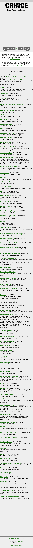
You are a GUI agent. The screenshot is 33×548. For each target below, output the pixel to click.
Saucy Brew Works (6, 394)
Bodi (1, 128)
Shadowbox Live (5, 414)
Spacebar (3, 448)
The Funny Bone (5, 227)
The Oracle (3, 356)
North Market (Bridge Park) (9, 336)
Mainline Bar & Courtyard (8, 301)
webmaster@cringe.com (16, 545)
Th (17, 48)
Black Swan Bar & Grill (7, 115)
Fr (19, 48)
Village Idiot (4, 477)
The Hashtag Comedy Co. (8, 258)
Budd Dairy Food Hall (7, 133)
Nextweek (28, 49)
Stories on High (5, 459)
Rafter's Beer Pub (6, 371)
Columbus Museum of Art (8, 167)
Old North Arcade (6, 350)
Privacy (22, 538)
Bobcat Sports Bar (6, 124)
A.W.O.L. (3, 87)
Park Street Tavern (6, 367)
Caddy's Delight (5, 142)
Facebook (11, 538)
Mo (8, 48)
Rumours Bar (4, 388)
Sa (22, 48)
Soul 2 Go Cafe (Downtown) (9, 437)
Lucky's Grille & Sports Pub (9, 289)
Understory (4, 468)
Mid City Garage (5, 310)
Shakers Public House (7, 422)
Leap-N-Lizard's (5, 284)
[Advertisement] (16, 29)
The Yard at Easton (6, 490)
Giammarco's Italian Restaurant (10, 243)
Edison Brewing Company (8, 211)
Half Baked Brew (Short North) (10, 253)
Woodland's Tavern (6, 486)
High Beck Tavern (6, 267)
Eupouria (3, 221)
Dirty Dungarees (5, 195)
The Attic (3, 98)
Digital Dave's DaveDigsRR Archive (16, 80)
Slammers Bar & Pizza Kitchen (10, 433)
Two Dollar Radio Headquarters (10, 463)
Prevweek (5, 49)
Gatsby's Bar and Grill (7, 238)
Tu (11, 48)
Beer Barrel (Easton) (7, 110)
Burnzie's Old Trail (6, 137)
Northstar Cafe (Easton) (8, 341)
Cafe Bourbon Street (7, 147)
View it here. (20, 65)
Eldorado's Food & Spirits (8, 215)
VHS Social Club (5, 472)
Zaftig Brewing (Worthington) (9, 496)
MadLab (3, 295)
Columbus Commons (7, 157)
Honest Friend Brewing (7, 272)
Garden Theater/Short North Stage (11, 234)
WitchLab (3, 481)
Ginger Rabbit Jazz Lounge (9, 247)
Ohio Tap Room (5, 345)
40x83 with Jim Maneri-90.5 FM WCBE (17, 76)
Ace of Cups (4, 93)
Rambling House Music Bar (9, 376)
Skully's (2, 427)
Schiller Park (4, 399)
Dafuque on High (5, 182)
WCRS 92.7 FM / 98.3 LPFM (14, 83)
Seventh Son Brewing (7, 405)
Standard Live (4, 454)
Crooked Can (4, 173)
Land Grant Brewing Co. (8, 278)
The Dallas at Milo (6, 186)
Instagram (17, 538)
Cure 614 (3, 177)
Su (25, 48)
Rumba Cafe (4, 384)
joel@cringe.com (15, 59)
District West (4, 202)
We (14, 48)
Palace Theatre (5, 362)
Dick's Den (3, 191)
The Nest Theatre (6, 330)
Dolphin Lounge (5, 206)
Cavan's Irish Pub (6, 153)
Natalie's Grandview (6, 314)
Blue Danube (4, 119)
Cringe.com (20, 541)
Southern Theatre (6, 442)
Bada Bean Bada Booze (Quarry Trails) (13, 104)
